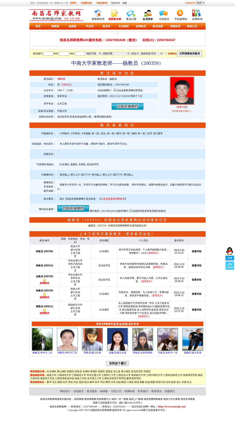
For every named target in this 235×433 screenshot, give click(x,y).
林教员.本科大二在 (42, 352)
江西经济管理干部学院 (114, 378)
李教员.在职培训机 (142, 352)
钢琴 (91, 382)
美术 (97, 382)
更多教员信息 (138, 234)
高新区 (101, 371)
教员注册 (131, 19)
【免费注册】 (86, 3)
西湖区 (93, 371)
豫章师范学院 (133, 378)
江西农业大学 (123, 375)
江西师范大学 (64, 375)
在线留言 (164, 19)
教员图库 (92, 391)
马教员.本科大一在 (168, 352)
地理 (81, 382)
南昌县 (78, 371)
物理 (59, 382)
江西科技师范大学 (172, 375)
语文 (54, 382)
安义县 (116, 371)
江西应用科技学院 (64, 378)
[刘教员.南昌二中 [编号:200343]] (67, 350)
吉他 (147, 382)
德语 (173, 382)
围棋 (152, 382)
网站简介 (65, 391)
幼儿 (189, 382)
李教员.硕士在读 (92, 352)
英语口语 (160, 382)
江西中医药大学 (154, 375)
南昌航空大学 (138, 375)
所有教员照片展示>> (182, 111)
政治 (86, 382)
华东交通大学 (94, 375)
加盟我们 (170, 391)
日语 (113, 382)
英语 (70, 382)
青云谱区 (126, 371)
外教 (184, 382)
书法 (102, 382)
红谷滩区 (51, 371)
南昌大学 (51, 375)
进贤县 (109, 371)
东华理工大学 (94, 378)
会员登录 (148, 19)
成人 (178, 382)
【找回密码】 (102, 3)
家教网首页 (98, 19)
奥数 (142, 382)
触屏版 (104, 391)
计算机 (130, 382)
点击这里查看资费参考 (113, 198)
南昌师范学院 (190, 375)
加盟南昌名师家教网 (101, 410)
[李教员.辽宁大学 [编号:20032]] (92, 350)
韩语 (136, 382)
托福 (118, 382)
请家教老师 (114, 19)
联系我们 (143, 391)
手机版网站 (180, 19)
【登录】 (73, 3)
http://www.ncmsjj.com (172, 406)
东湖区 (86, 371)
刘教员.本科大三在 (67, 352)
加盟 (124, 3)
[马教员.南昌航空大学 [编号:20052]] (167, 350)
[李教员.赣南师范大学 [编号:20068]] (142, 350)
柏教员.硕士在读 (192, 352)
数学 (49, 382)
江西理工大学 (109, 375)
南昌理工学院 (47, 378)
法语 (168, 382)
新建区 (70, 371)
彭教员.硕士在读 (117, 352)
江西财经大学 (79, 375)
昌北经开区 (137, 371)
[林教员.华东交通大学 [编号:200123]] (42, 350)
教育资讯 (156, 391)
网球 (107, 382)
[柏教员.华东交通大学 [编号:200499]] (192, 350)
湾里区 (147, 371)
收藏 (229, 258)
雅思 (123, 382)
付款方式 (115, 3)
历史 (75, 382)
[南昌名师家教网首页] (98, 12)
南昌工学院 (81, 378)
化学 (65, 382)
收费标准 (197, 19)
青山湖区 (61, 371)
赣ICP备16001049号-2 (130, 402)
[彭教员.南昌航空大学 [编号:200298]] (117, 350)
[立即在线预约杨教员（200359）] (128, 109)
